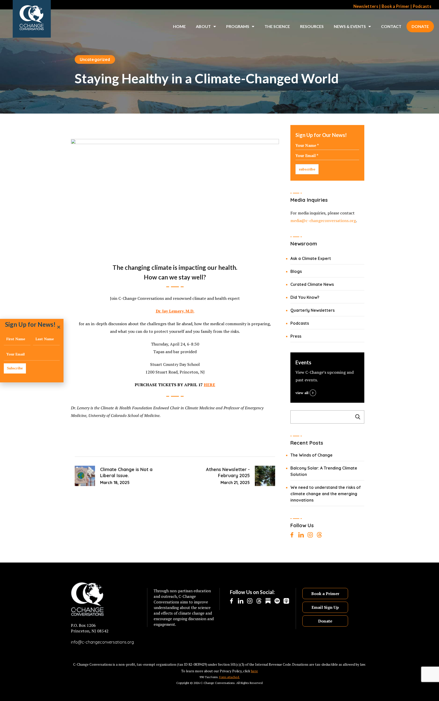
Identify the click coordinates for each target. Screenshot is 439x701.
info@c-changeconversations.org (102, 642)
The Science (277, 26)
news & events (350, 26)
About (203, 26)
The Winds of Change (311, 455)
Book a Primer (396, 6)
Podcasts (422, 6)
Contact (391, 26)
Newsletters (365, 6)
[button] (59, 327)
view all (301, 392)
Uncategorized (95, 59)
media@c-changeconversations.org (323, 220)
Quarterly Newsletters (312, 310)
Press (295, 336)
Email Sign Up (325, 607)
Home (179, 26)
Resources (312, 26)
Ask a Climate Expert (310, 258)
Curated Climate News (312, 284)
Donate (420, 26)
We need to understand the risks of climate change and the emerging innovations (325, 494)
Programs (237, 26)
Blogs (296, 271)
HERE (209, 384)
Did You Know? (304, 297)
